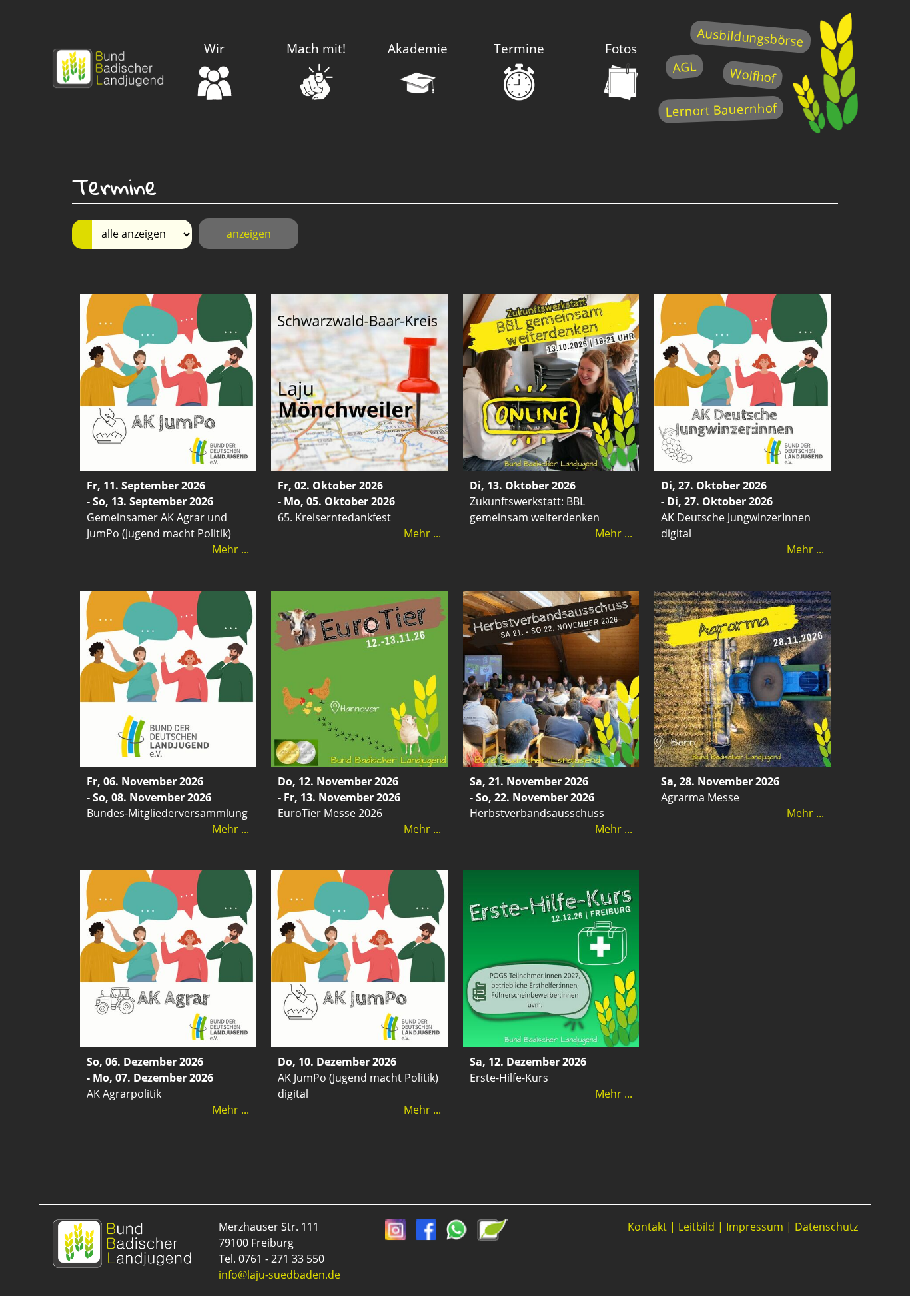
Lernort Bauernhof (721, 109)
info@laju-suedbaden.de (279, 1274)
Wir (214, 48)
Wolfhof (753, 75)
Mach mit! (316, 48)
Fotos (621, 48)
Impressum (754, 1226)
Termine (519, 48)
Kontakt (647, 1226)
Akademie (418, 48)
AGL (684, 66)
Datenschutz (826, 1226)
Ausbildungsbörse (750, 37)
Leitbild (696, 1226)
